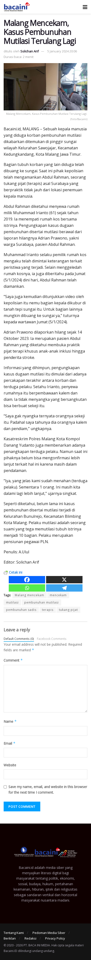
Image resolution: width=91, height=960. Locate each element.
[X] (64, 579)
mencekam (58, 595)
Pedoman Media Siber (49, 933)
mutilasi (12, 602)
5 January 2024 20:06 (62, 51)
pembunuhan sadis (21, 610)
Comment (13, 660)
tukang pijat (68, 610)
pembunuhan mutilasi (41, 602)
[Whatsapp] (27, 588)
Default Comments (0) (19, 639)
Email (10, 743)
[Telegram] (64, 588)
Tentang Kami (14, 933)
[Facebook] (27, 579)
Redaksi (30, 938)
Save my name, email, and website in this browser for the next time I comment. (47, 789)
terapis (47, 610)
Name (10, 721)
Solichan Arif (29, 51)
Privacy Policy (55, 938)
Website (10, 765)
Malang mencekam (29, 595)
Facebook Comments (51, 639)
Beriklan (10, 938)
